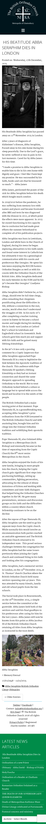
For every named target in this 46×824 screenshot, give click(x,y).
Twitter (16, 705)
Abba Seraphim (13, 686)
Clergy (5, 689)
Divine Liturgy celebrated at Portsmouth (22, 807)
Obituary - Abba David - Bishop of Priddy (23, 767)
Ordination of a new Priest (15, 763)
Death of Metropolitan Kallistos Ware (21, 802)
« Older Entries (12, 697)
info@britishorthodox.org (28, 708)
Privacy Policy (17, 722)
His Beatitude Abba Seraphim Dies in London (22, 47)
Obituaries (14, 689)
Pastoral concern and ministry (17, 812)
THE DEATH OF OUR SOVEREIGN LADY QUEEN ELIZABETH (22, 795)
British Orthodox (30, 686)
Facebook (27, 705)
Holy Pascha (8, 772)
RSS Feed (15, 712)
